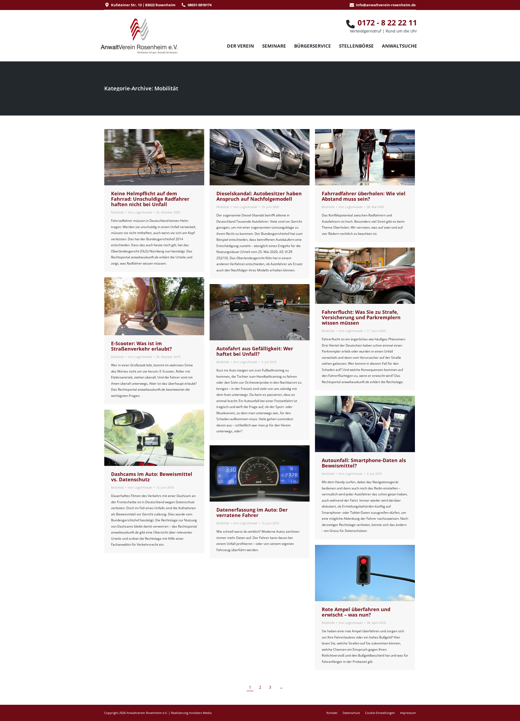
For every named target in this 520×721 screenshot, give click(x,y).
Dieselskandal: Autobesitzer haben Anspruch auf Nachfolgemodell (259, 196)
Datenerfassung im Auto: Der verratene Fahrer (252, 512)
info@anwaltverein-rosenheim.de (386, 4)
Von (140, 212)
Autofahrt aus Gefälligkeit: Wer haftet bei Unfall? (254, 351)
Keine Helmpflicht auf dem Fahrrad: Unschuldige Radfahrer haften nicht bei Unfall (150, 199)
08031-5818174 (200, 4)
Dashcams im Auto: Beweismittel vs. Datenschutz (151, 477)
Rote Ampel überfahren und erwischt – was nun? (356, 612)
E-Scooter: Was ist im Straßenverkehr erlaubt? (141, 346)
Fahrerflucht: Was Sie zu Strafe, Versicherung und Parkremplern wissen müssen (361, 317)
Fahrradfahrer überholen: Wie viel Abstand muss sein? (363, 196)
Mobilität (117, 212)
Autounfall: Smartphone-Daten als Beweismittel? (364, 463)
